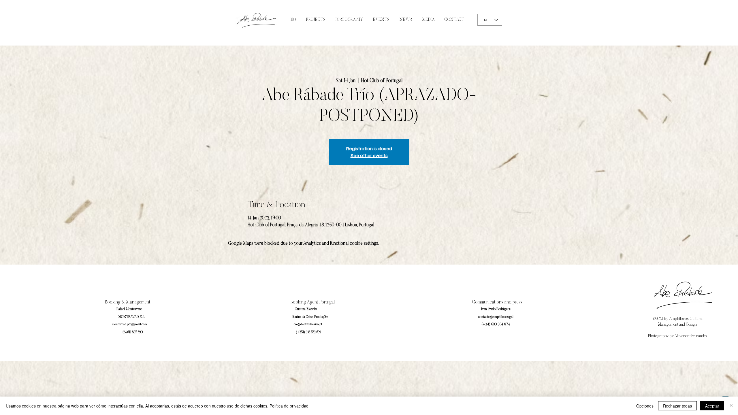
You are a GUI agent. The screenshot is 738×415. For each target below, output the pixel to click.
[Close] (731, 405)
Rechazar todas (677, 406)
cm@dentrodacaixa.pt (308, 324)
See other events (369, 155)
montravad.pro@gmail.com (129, 324)
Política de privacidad (289, 406)
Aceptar (712, 406)
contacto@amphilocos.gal (495, 317)
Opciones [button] (645, 406)
